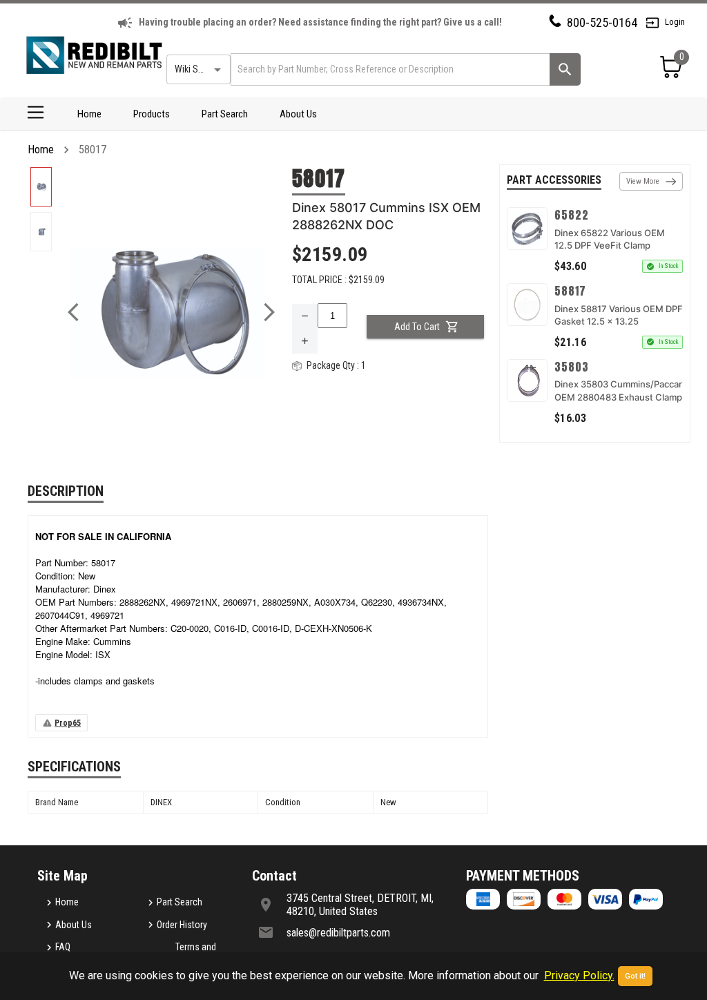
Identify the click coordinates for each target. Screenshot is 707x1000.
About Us (298, 114)
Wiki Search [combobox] (197, 69)
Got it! (635, 976)
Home (89, 114)
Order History (182, 924)
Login (675, 22)
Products (151, 114)
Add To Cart (417, 326)
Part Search (225, 114)
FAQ (62, 946)
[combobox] (389, 69)
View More (642, 181)
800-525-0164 (602, 22)
